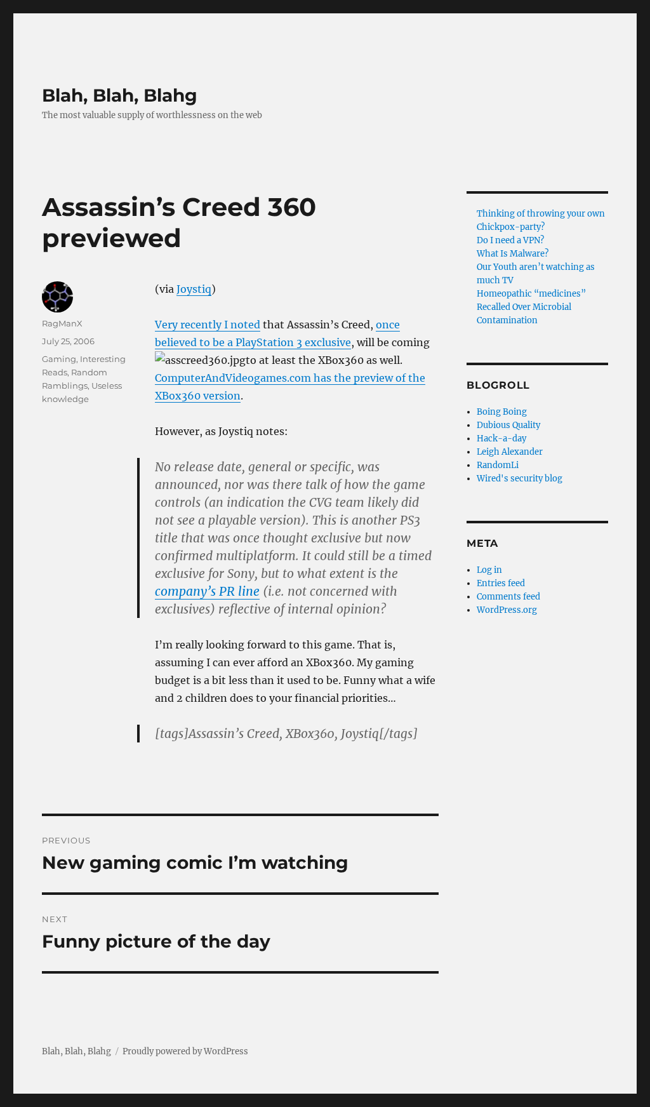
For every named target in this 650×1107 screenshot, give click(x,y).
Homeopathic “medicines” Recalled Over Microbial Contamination (531, 307)
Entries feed (501, 583)
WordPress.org (507, 610)
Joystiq (193, 289)
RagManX (62, 323)
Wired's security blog (519, 478)
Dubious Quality (508, 425)
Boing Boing (502, 411)
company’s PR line (207, 591)
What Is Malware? (512, 253)
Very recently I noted (207, 324)
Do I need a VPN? (510, 240)
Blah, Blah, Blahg (119, 95)
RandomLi (498, 465)
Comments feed (508, 596)
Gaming (59, 359)
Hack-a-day (501, 438)
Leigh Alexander (510, 451)
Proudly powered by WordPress (185, 1051)
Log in (489, 570)
